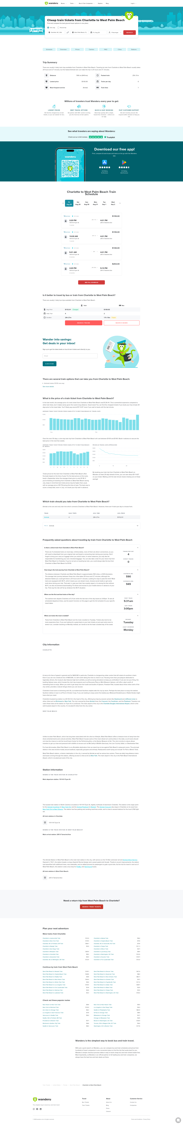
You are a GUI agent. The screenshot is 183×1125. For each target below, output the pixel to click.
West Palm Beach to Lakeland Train (53, 993)
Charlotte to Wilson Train (101, 949)
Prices (77, 49)
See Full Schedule (91, 282)
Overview (63, 49)
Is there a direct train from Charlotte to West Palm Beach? (64, 547)
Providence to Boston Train (51, 1020)
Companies (133, 1105)
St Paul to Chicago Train (101, 1012)
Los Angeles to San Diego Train (103, 1007)
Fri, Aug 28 (96, 32)
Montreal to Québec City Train (51, 1023)
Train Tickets (46, 1085)
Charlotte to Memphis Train (51, 951)
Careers (108, 1111)
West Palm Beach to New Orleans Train (105, 977)
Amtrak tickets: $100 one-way (54, 383)
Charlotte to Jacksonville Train (51, 938)
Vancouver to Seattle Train (50, 1015)
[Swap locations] (67, 32)
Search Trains (83, 323)
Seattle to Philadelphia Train (102, 1010)
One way (52, 27)
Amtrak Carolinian (53, 807)
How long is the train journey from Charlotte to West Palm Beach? (66, 570)
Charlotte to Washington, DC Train (104, 954)
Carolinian (114, 701)
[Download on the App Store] (104, 162)
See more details (48, 386)
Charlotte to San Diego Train (51, 949)
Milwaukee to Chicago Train (102, 1015)
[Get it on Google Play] (124, 162)
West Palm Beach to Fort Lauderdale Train (55, 987)
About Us (109, 1102)
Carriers (91, 49)
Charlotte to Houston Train (101, 957)
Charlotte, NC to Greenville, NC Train (104, 943)
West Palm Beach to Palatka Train (52, 977)
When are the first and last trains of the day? (59, 594)
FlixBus (78, 867)
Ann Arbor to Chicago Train (51, 1010)
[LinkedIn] (41, 1109)
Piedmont (127, 701)
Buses (63, 3)
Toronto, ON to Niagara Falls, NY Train (105, 1023)
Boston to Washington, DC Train (103, 1020)
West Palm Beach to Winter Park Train (54, 982)
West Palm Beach (75, 1085)
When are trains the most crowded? (56, 615)
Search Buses (122, 323)
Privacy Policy (146, 1119)
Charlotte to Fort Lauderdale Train (104, 959)
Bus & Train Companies (86, 3)
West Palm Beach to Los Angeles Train (54, 985)
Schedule (49, 49)
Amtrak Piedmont (83, 807)
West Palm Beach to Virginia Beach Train (55, 974)
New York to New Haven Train (103, 1004)
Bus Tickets (85, 1102)
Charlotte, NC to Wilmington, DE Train (54, 959)
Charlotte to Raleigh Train (50, 946)
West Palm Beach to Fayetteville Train (105, 982)
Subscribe (49, 364)
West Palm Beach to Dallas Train (103, 985)
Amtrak (46, 517)
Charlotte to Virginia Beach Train (103, 941)
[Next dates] (120, 203)
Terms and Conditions (136, 1119)
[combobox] (56, 32)
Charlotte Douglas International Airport (116, 703)
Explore (100, 3)
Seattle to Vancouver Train (50, 1026)
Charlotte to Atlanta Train (101, 938)
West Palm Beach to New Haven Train (54, 979)
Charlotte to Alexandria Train (51, 957)
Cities (120, 49)
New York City (66, 807)
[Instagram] (34, 1109)
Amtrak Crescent (105, 807)
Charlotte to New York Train (51, 941)
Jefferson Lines (130, 699)
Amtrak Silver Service (130, 860)
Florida (65, 1085)
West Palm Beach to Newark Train (53, 971)
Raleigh (93, 807)
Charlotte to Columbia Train (51, 954)
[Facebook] (37, 1109)
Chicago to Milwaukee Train (102, 1018)
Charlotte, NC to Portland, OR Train (53, 943)
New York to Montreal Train (51, 1007)
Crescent (105, 701)
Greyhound (118, 699)
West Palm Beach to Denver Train (104, 971)
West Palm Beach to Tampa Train (103, 990)
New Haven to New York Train (51, 1004)
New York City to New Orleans (53, 809)
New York (68, 701)
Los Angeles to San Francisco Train (53, 1012)
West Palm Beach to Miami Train (103, 987)
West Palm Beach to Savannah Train (104, 974)
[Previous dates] (63, 203)
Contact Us (133, 1102)
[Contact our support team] (178, 1120)
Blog (107, 3)
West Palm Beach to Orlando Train (104, 979)
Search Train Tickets (91, 907)
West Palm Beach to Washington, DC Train (106, 993)
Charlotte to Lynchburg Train (102, 951)
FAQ (105, 49)
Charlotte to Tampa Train (101, 946)
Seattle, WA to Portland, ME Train (52, 1018)
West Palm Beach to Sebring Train (53, 990)
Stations (133, 49)
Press (107, 1108)
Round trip (63, 27)
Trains (72, 3)
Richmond (59, 701)
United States (57, 1085)
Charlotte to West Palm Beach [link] (92, 1085)
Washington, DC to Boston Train (103, 1026)
